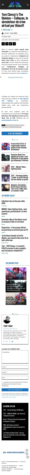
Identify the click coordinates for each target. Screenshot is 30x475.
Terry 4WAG (13, 33)
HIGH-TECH (5, 242)
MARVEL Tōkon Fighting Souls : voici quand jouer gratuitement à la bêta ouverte (14, 211)
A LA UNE (4, 205)
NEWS (3, 216)
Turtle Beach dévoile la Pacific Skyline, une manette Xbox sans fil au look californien (15, 238)
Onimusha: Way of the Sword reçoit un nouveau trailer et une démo (14, 220)
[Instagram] (6, 341)
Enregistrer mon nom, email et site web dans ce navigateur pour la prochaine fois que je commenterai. (15, 383)
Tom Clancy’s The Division (8, 127)
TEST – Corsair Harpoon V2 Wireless (13, 410)
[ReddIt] (14, 43)
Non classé (6, 30)
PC (19, 125)
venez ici (24, 73)
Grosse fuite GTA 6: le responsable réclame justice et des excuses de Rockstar (18, 147)
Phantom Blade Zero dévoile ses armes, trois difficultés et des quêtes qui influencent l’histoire (19, 158)
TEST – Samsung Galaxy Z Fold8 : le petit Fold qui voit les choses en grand (19, 177)
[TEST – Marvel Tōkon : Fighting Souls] (6, 168)
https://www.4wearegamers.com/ (10, 328)
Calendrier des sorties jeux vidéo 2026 (13, 202)
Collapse (15, 125)
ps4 (23, 125)
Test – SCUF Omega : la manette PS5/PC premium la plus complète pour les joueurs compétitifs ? (14, 248)
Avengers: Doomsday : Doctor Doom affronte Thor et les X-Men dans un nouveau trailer (19, 188)
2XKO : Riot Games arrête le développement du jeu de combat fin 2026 (14, 427)
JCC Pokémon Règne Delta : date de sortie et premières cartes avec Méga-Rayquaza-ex (14, 435)
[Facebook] (3, 43)
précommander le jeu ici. (10, 120)
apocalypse (9, 125)
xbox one (19, 127)
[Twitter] (6, 43)
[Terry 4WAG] (3, 33)
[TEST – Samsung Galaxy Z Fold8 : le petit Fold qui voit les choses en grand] (6, 178)
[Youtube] (12, 341)
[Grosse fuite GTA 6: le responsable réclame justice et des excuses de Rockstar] (6, 146)
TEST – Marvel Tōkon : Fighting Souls (18, 168)
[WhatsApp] (10, 43)
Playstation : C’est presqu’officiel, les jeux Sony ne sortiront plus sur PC (15, 228)
